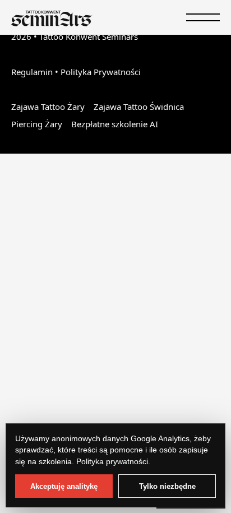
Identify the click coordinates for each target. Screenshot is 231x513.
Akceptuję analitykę (64, 486)
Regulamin (32, 71)
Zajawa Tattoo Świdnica (139, 106)
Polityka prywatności (112, 461)
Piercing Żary (36, 124)
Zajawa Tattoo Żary (48, 106)
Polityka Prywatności (101, 71)
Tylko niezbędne (167, 486)
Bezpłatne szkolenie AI (114, 124)
